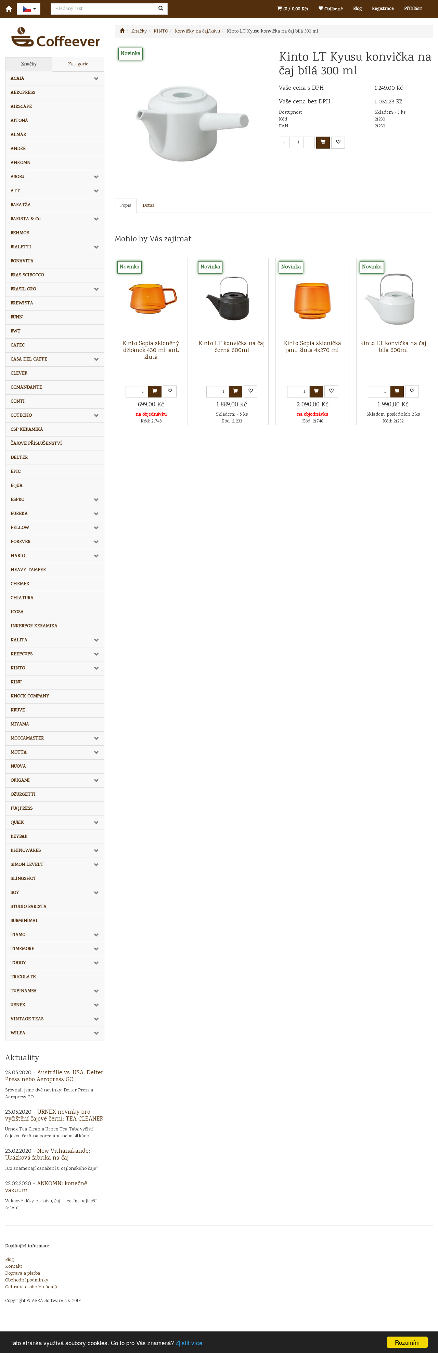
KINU (16, 682)
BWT (16, 331)
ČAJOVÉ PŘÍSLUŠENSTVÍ (36, 443)
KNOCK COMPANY (30, 696)
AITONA (19, 120)
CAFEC (18, 345)
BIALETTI (21, 247)
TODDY (18, 963)
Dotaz (148, 205)
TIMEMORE (22, 949)
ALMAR (18, 134)
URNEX (18, 1005)
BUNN (17, 317)
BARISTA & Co (25, 219)
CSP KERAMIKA (27, 429)
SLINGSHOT (23, 878)
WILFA (18, 1033)
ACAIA (17, 78)
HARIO (18, 556)
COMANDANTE (26, 387)
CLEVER (19, 373)
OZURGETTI (23, 794)
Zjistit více (189, 1342)
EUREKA (19, 513)
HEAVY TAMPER (28, 570)
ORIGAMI (20, 780)
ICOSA (17, 612)
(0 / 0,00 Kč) (295, 9)
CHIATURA (22, 598)
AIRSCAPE (21, 106)
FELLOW (20, 527)
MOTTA (19, 752)
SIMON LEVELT (27, 864)
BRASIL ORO (23, 289)
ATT (15, 191)
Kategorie (78, 64)
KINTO (18, 668)
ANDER (18, 149)
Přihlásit (413, 8)
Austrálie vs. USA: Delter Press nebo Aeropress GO (54, 1076)
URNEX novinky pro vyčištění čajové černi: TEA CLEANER (54, 1116)
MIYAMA (20, 724)
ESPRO (17, 499)
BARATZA (21, 205)
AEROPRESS (23, 92)
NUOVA (18, 766)
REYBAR (19, 836)
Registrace (383, 8)
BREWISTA (22, 303)
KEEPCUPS (22, 654)
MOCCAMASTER (27, 738)
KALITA (19, 640)
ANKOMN (20, 163)
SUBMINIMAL (24, 921)
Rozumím (407, 1342)
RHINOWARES (26, 850)
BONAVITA (22, 261)
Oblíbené (333, 9)
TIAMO (18, 935)
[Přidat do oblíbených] (338, 143)
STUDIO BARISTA (29, 906)
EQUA (17, 485)
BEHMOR (20, 233)
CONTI (18, 401)
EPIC (16, 471)
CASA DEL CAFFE (29, 359)
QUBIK (17, 822)
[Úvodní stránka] (122, 31)
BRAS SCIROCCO (27, 275)
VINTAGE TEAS (27, 1019)
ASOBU (17, 177)
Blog (357, 8)
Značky (29, 64)
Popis (125, 205)
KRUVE (18, 710)
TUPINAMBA (24, 991)
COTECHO (21, 415)
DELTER (19, 457)
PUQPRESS (22, 808)
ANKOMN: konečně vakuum (46, 1187)
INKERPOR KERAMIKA (34, 626)
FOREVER (20, 542)
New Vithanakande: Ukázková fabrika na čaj (47, 1155)
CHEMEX (20, 584)
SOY (15, 892)
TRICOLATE (23, 977)
